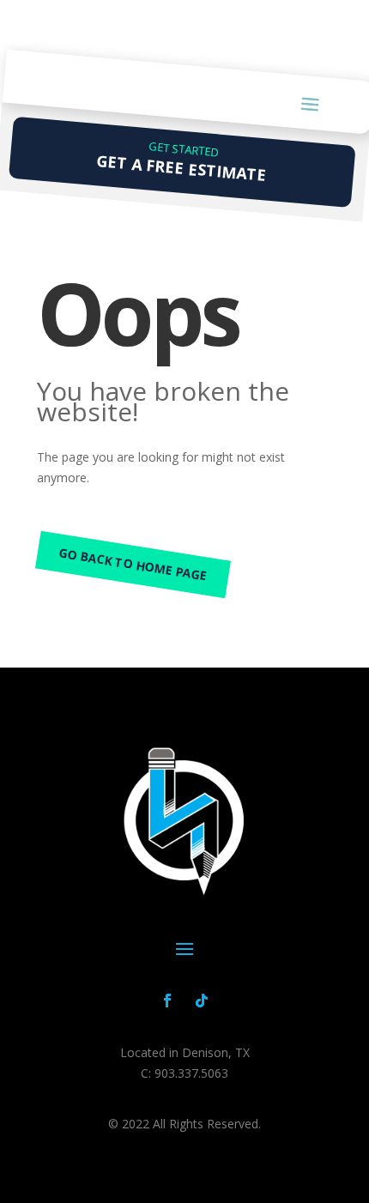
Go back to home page (133, 563)
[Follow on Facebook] (167, 1000)
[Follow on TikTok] (201, 1000)
